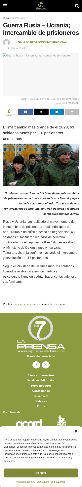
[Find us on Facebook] (36, 364)
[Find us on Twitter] (46, 364)
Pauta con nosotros (41, 375)
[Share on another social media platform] (72, 112)
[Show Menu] (5, 6)
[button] (76, 431)
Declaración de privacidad (51, 481)
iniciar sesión (23, 304)
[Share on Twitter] (41, 112)
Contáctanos (41, 390)
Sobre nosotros (41, 385)
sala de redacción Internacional (42, 42)
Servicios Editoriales (41, 380)
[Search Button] (77, 6)
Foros (41, 406)
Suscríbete (41, 396)
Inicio (6, 18)
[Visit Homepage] (41, 6)
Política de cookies (25, 481)
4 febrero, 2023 (16, 48)
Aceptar (41, 472)
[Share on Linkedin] (57, 112)
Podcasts (41, 401)
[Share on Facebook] (25, 112)
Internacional (19, 18)
